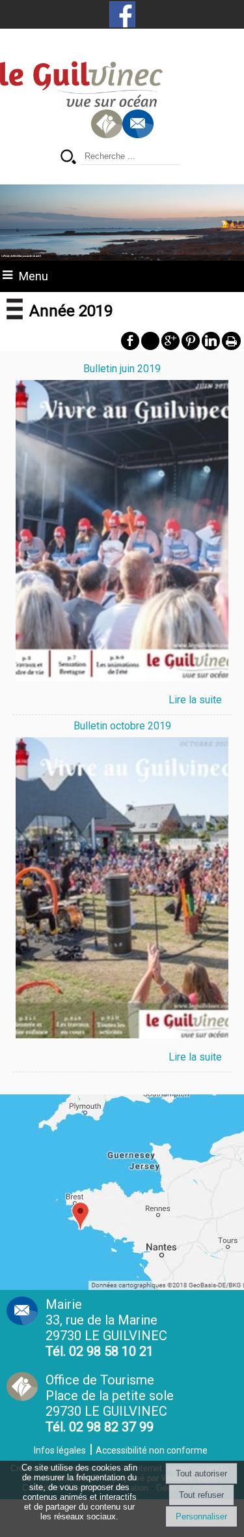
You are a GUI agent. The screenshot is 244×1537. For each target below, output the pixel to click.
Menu (33, 276)
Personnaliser (201, 1516)
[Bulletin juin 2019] (122, 533)
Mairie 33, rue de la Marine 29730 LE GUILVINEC (106, 1327)
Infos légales (60, 1450)
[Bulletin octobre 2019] (122, 890)
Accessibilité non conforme (152, 1450)
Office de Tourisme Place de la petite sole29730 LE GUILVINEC (110, 1403)
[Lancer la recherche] (68, 158)
